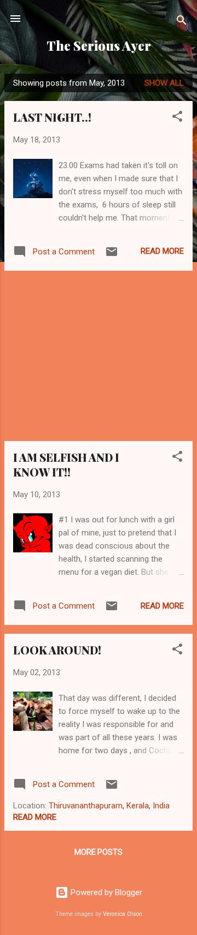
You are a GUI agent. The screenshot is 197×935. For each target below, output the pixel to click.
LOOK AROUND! (57, 649)
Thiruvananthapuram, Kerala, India (109, 806)
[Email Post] (111, 255)
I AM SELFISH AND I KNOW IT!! (66, 464)
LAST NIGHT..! (52, 117)
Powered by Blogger (105, 892)
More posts (98, 852)
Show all (164, 83)
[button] (177, 118)
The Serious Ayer (99, 45)
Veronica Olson (122, 914)
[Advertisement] (98, 355)
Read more (162, 251)
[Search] (181, 22)
